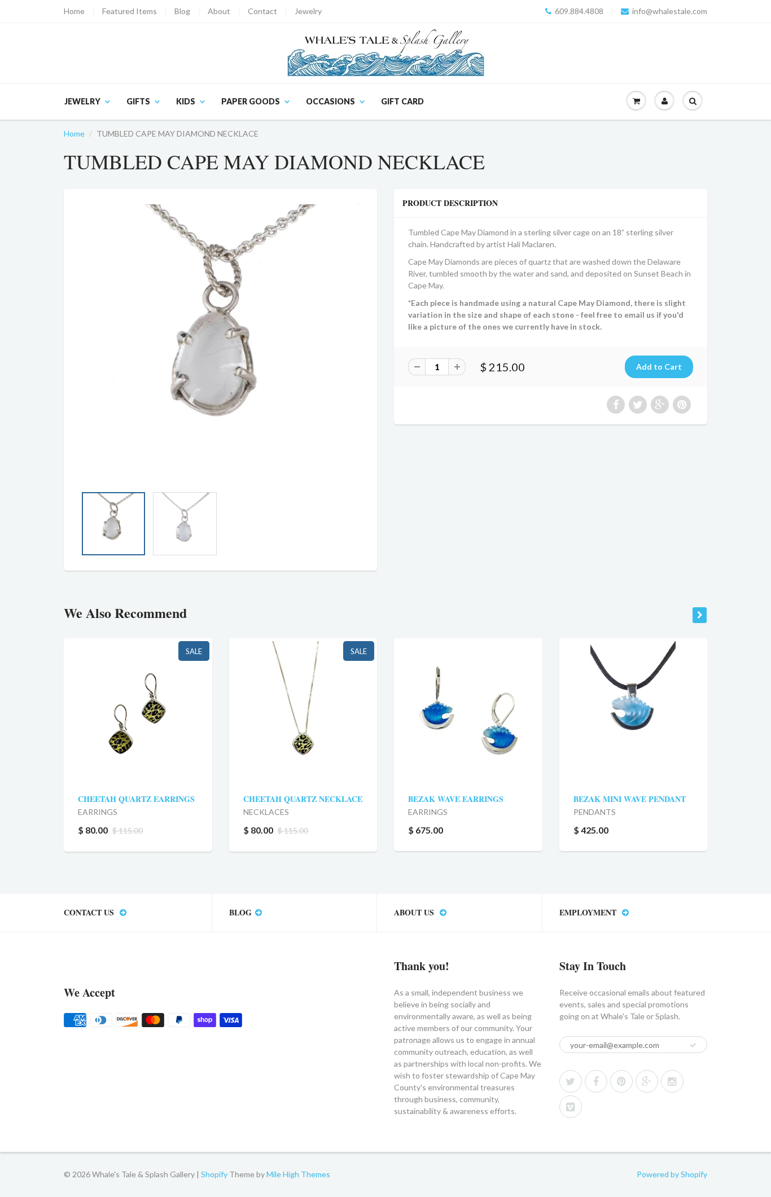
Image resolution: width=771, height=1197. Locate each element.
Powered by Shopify (672, 1174)
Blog (182, 11)
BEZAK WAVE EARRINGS (455, 799)
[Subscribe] (693, 1045)
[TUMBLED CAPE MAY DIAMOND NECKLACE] (220, 342)
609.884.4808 (579, 11)
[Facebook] (596, 1081)
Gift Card (402, 101)
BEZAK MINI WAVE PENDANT (629, 799)
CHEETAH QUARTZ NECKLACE (302, 799)
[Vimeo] (570, 1106)
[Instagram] (672, 1081)
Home (74, 11)
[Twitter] (570, 1081)
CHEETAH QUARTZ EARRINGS (136, 799)
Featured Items (129, 11)
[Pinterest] (621, 1081)
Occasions (330, 101)
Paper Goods (250, 101)
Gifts (138, 101)
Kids (185, 101)
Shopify (214, 1174)
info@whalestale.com (669, 11)
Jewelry (308, 11)
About (219, 11)
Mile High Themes (298, 1174)
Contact (262, 11)
